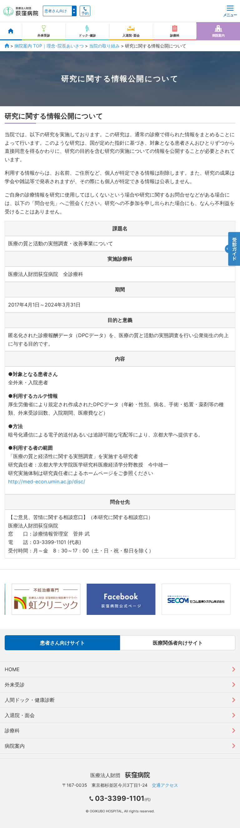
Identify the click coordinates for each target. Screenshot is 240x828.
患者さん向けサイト (62, 643)
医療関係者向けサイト (178, 643)
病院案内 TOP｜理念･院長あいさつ (49, 45)
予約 (85, 13)
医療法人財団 (120, 775)
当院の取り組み (104, 45)
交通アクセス (165, 785)
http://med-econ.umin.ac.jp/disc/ (46, 481)
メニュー (230, 14)
